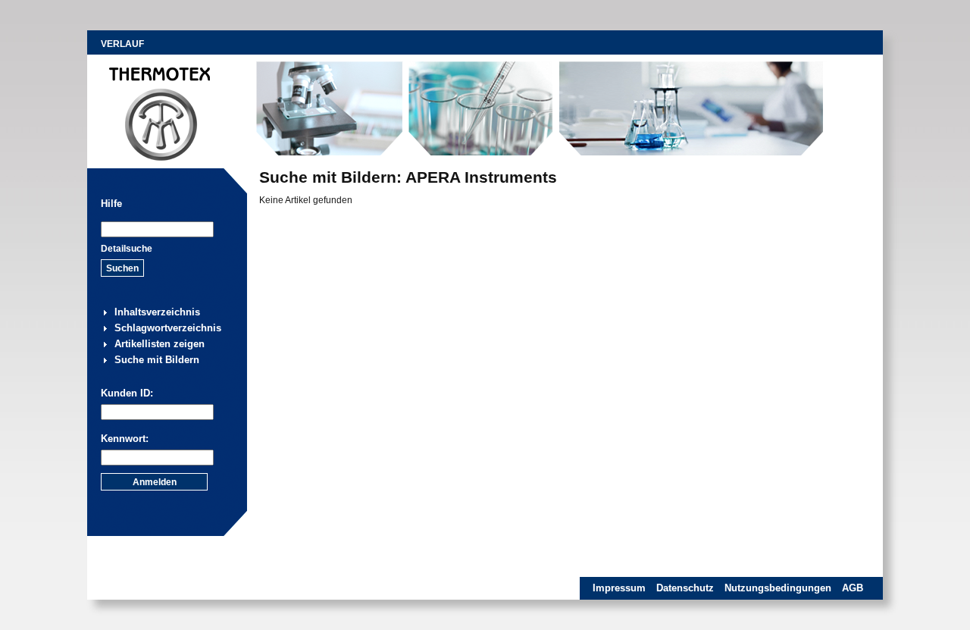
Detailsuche (126, 248)
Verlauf (122, 44)
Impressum (619, 588)
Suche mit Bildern (156, 359)
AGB (852, 588)
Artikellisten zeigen (159, 343)
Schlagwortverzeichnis (167, 328)
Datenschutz (685, 588)
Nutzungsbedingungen (777, 588)
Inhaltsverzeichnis (157, 312)
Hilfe (111, 203)
